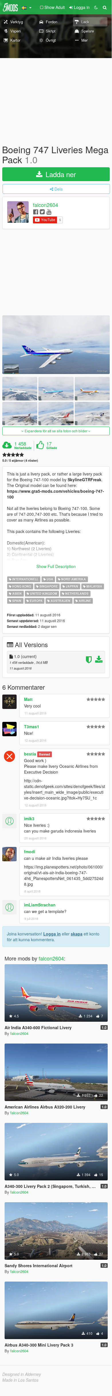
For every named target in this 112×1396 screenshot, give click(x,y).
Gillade (51, 448)
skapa (76, 934)
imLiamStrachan (40, 905)
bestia (30, 754)
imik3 (29, 818)
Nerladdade (23, 448)
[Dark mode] (96, 7)
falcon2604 (45, 205)
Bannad (44, 754)
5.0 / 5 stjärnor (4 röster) (20, 460)
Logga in (52, 934)
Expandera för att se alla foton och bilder (56, 430)
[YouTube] (49, 211)
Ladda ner (60, 174)
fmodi (29, 851)
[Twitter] (42, 211)
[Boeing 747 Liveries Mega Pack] (56, 344)
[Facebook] (35, 211)
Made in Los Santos (20, 1380)
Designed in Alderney (21, 1374)
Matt (28, 699)
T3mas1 (31, 726)
